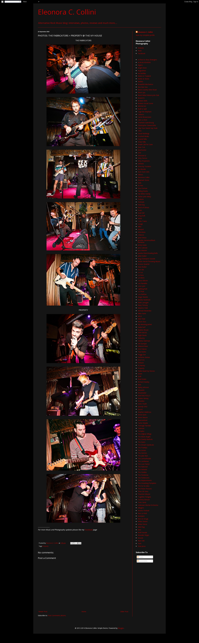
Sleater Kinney (143, 398)
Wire (139, 530)
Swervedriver (142, 420)
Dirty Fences (142, 158)
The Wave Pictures (145, 489)
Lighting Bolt (142, 289)
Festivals (141, 202)
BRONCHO (142, 106)
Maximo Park (143, 308)
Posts (141, 557)
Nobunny (141, 338)
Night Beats (142, 335)
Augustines (142, 70)
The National (143, 467)
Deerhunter (142, 150)
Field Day (141, 205)
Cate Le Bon (142, 120)
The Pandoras (143, 475)
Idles (139, 226)
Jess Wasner (142, 250)
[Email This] (71, 543)
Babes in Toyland (144, 76)
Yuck (139, 543)
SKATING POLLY (144, 395)
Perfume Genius (144, 357)
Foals (140, 210)
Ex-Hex (140, 185)
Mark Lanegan (143, 302)
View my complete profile (145, 35)
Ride (139, 385)
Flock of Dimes (143, 207)
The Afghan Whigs (144, 434)
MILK (140, 316)
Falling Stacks (143, 191)
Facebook (88, 530)
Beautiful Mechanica (145, 84)
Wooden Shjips (143, 535)
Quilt (139, 376)
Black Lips (141, 92)
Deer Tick (141, 147)
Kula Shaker (142, 267)
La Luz (140, 272)
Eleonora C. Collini (67, 12)
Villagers (141, 508)
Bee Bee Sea (143, 87)
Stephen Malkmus (144, 412)
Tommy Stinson (144, 500)
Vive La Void (142, 513)
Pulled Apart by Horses (146, 371)
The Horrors (142, 453)
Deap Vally (142, 142)
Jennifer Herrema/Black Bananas (146, 241)
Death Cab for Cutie (145, 144)
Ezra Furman (142, 188)
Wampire (141, 516)
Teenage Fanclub (144, 426)
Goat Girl (141, 213)
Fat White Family (144, 194)
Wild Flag (141, 527)
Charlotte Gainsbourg (146, 122)
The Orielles (142, 472)
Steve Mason (143, 417)
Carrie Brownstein (144, 117)
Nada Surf (141, 327)
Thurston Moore (144, 494)
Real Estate (142, 379)
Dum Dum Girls (143, 172)
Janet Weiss (142, 238)
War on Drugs (143, 519)
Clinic (140, 131)
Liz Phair (141, 291)
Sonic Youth (142, 404)
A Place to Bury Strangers (147, 60)
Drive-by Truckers (144, 166)
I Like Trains (142, 221)
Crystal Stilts (142, 139)
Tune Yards (142, 502)
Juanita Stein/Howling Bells (148, 253)
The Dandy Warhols (145, 439)
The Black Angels (144, 437)
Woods (140, 538)
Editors (140, 174)
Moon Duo (142, 322)
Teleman (141, 428)
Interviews (141, 232)
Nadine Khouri (143, 330)
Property (45, 546)
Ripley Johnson (143, 387)
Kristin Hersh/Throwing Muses (149, 261)
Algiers (140, 65)
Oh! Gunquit (142, 343)
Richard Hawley (143, 382)
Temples (141, 431)
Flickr (140, 51)
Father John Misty (144, 196)
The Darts (141, 442)
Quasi (140, 374)
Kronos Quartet (143, 264)
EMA (139, 183)
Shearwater (142, 393)
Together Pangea (144, 497)
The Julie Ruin (143, 456)
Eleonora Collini (143, 177)
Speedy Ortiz (142, 406)
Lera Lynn (141, 286)
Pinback (141, 363)
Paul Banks (142, 352)
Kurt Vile (141, 270)
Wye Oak (141, 541)
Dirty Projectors (144, 161)
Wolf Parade (142, 532)
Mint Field (141, 319)
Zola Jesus (142, 546)
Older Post (124, 611)
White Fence (142, 524)
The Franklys (142, 447)
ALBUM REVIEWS (144, 62)
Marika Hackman (144, 300)
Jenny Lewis (142, 245)
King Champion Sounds (146, 259)
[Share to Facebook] (78, 543)
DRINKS (141, 164)
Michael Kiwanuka (144, 311)
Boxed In (141, 98)
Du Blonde (142, 169)
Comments (143, 561)
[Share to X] (76, 543)
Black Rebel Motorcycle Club (148, 95)
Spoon (140, 409)
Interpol (141, 229)
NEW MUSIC (142, 332)
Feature (141, 199)
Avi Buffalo (142, 73)
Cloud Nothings (143, 133)
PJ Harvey (141, 365)
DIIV (139, 153)
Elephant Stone (143, 180)
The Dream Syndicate (146, 445)
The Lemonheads (144, 458)
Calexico (141, 114)
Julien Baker (142, 256)
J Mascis (141, 235)
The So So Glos (143, 486)
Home (84, 611)
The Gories (142, 450)
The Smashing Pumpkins (147, 483)
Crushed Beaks (143, 136)
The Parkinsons (143, 478)
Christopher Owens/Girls (147, 125)
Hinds (140, 218)
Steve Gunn (142, 415)
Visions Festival (143, 510)
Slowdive (141, 401)
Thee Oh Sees (143, 491)
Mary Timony (143, 305)
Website (141, 48)
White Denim (143, 521)
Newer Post (42, 611)
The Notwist (142, 469)
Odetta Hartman (144, 341)
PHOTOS (141, 360)
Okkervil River (143, 346)
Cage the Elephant (144, 112)
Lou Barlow (142, 294)
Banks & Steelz (143, 79)
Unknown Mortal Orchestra (148, 505)
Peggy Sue (142, 354)
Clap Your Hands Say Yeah (147, 128)
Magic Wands (143, 297)
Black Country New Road (147, 90)
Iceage (140, 224)
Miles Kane (142, 313)
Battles (140, 81)
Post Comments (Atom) (57, 615)
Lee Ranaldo (142, 283)
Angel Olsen (142, 68)
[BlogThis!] (73, 543)
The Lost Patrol (143, 464)
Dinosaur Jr (142, 155)
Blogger (121, 628)
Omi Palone (142, 349)
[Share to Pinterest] (80, 543)
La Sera (140, 275)
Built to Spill (142, 109)
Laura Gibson (143, 280)
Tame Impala (143, 423)
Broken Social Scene (145, 103)
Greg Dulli (141, 216)
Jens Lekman (142, 248)
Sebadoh (141, 390)
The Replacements (145, 480)
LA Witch (141, 278)
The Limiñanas (143, 461)
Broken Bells (142, 101)
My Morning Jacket (145, 324)
